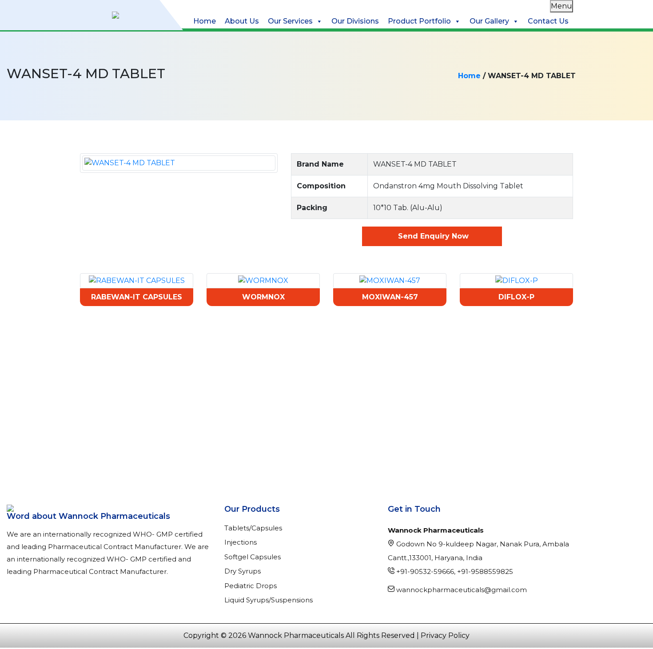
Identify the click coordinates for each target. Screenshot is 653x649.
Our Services (290, 21)
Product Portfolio (419, 21)
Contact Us (548, 21)
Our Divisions (355, 21)
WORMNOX (263, 297)
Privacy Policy (445, 635)
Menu (561, 6)
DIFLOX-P (516, 297)
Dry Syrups (242, 571)
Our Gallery (489, 21)
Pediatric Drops (250, 585)
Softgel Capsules (252, 557)
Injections (240, 542)
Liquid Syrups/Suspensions (268, 600)
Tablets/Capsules (253, 528)
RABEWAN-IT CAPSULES (136, 297)
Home (204, 21)
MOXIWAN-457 (390, 297)
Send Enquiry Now (432, 236)
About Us (242, 21)
